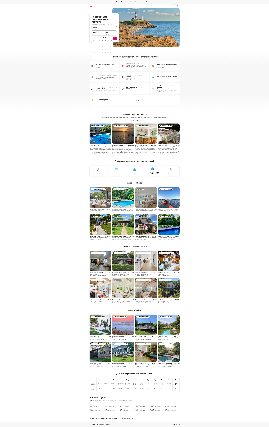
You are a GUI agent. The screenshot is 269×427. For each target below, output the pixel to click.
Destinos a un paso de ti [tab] (95, 400)
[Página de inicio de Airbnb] (93, 6)
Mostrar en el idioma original (146, 1)
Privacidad (101, 424)
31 (96, 58)
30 (94, 58)
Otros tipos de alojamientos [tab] (109, 400)
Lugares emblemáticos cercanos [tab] (125, 400)
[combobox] (104, 29)
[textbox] (98, 34)
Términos (108, 424)
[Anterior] (131, 121)
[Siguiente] (137, 121)
